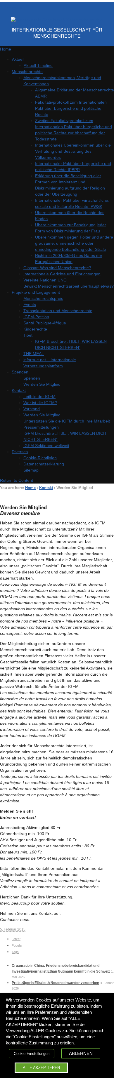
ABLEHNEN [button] (81, 1053)
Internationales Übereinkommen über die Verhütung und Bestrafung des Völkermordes (73, 151)
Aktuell (18, 59)
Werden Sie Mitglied (42, 384)
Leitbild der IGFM (39, 396)
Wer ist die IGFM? (40, 402)
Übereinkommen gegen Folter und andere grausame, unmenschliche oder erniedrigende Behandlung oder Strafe (74, 243)
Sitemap (31, 470)
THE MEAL (33, 353)
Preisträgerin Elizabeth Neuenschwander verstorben (55, 983)
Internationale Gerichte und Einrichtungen (62, 274)
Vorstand (31, 408)
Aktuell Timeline (38, 65)
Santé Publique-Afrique (44, 323)
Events (29, 304)
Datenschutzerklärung (43, 464)
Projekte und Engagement (36, 292)
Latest (16, 939)
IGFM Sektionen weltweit (46, 445)
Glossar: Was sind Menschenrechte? (57, 267)
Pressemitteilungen (41, 427)
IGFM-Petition (36, 316)
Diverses (20, 451)
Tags (15, 952)
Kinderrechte (35, 329)
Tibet (27, 335)
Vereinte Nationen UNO (45, 280)
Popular (17, 945)
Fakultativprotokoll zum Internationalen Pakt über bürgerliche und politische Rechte (71, 108)
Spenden (20, 372)
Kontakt (19, 390)
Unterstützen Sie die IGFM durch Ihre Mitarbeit (66, 421)
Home (30, 488)
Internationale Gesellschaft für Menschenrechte (57, 32)
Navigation (15, 7)
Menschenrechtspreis (43, 298)
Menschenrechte (27, 71)
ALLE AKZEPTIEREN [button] (41, 1067)
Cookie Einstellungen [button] (31, 1053)
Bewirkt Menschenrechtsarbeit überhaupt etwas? (68, 286)
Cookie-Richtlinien (40, 457)
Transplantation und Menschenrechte (57, 310)
